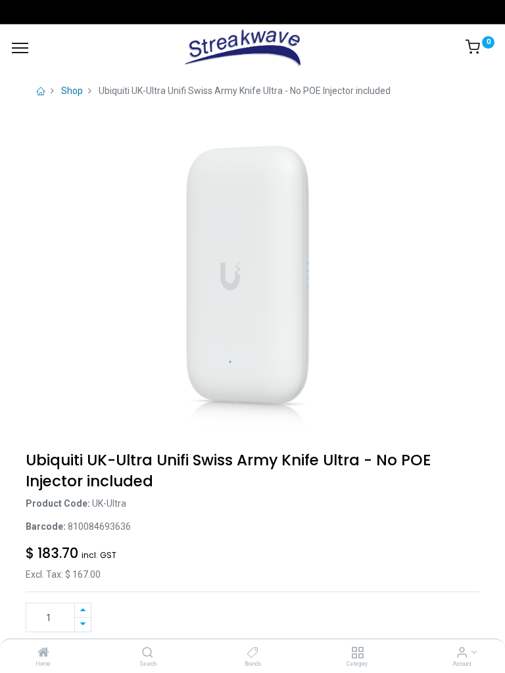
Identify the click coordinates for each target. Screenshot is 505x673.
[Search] (147, 653)
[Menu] (20, 48)
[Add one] (83, 610)
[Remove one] (83, 625)
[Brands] (253, 653)
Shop (72, 90)
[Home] (43, 653)
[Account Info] (462, 653)
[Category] (357, 653)
